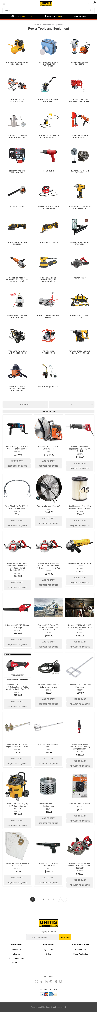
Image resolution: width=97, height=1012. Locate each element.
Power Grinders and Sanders (17, 243)
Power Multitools (48, 242)
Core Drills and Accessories (80, 136)
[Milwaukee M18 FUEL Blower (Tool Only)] (17, 607)
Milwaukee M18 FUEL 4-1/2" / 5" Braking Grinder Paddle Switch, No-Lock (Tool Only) (17, 687)
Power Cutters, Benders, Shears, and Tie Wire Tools (17, 280)
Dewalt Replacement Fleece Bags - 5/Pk (17, 864)
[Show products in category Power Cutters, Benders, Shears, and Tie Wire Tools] (17, 263)
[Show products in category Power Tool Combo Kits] (79, 300)
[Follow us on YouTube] (51, 981)
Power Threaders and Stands (48, 316)
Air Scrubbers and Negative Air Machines (48, 64)
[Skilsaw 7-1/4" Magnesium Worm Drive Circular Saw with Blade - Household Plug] (48, 545)
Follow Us (16, 954)
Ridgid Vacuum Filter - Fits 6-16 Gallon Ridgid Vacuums (79, 507)
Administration (80, 16)
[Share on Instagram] (60, 981)
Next (59, 899)
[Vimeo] (56, 981)
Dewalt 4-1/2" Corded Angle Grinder (79, 564)
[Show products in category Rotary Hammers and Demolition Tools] (79, 336)
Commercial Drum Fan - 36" (48, 506)
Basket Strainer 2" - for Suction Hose (48, 805)
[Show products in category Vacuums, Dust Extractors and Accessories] (17, 371)
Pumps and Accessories (48, 352)
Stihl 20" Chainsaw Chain (79, 804)
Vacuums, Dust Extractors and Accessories (17, 389)
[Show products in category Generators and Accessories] (17, 156)
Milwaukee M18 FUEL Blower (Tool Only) (17, 626)
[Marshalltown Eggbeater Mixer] (48, 726)
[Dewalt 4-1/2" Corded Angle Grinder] (79, 545)
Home (36, 25)
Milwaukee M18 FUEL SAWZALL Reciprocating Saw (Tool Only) (80, 746)
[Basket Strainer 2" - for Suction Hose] (48, 786)
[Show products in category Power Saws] (79, 263)
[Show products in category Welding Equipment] (48, 371)
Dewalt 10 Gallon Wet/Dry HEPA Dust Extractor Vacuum (17, 806)
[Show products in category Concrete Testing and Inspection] (17, 120)
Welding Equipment (48, 387)
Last (64, 899)
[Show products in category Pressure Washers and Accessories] (17, 336)
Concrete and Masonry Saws (17, 100)
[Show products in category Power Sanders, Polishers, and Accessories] (48, 263)
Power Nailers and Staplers (79, 243)
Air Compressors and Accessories (17, 63)
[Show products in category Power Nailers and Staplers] (79, 227)
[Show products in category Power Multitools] (48, 227)
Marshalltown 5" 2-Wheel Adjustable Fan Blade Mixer (17, 745)
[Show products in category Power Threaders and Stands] (48, 300)
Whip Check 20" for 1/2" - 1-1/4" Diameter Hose (17, 507)
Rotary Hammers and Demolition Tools (79, 352)
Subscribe (64, 937)
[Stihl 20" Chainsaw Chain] (79, 786)
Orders (48, 954)
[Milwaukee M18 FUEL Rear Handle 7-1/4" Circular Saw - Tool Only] (79, 845)
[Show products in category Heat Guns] (48, 156)
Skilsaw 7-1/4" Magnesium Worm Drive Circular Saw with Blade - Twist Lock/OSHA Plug (17, 566)
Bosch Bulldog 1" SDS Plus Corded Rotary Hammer (17, 447)
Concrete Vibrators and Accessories (48, 136)
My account (48, 950)
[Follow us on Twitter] (36, 981)
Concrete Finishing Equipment (48, 100)
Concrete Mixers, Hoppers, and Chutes (80, 100)
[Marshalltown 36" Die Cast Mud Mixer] (79, 667)
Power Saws (80, 278)
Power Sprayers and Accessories (17, 316)
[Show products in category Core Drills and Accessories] (79, 120)
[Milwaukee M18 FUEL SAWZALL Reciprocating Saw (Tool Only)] (79, 726)
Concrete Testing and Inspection (17, 136)
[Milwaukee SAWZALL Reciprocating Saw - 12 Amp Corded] (79, 429)
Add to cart (17, 461)
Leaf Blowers (17, 207)
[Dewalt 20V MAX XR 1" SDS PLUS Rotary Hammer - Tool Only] (79, 607)
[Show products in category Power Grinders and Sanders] (17, 227)
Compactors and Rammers (79, 63)
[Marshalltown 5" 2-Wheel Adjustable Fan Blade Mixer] (17, 726)
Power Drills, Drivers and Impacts (80, 207)
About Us (16, 962)
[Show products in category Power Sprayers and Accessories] (17, 300)
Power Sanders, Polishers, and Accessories (48, 280)
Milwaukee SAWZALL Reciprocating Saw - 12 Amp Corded (80, 448)
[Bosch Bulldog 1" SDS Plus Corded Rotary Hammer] (17, 429)
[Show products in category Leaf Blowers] (17, 191)
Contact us (16, 950)
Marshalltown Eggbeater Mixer (48, 745)
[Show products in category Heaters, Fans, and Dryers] (79, 156)
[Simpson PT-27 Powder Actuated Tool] (48, 845)
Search (91, 10)
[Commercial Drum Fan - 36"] (48, 488)
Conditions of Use (16, 958)
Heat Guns (48, 171)
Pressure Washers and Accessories (17, 352)
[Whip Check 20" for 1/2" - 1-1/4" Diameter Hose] (17, 488)
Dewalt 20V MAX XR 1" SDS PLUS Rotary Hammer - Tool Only (80, 627)
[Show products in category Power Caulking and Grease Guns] (48, 191)
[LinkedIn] (46, 981)
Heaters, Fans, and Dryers (80, 172)
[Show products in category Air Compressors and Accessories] (17, 47)
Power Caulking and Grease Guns (48, 207)
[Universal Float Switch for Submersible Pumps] (48, 667)
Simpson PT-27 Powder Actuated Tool (48, 864)
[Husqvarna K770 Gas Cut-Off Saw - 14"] (48, 429)
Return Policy (80, 950)
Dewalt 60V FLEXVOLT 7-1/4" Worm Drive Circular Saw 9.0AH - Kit (48, 627)
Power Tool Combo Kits (79, 316)
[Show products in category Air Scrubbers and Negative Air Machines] (48, 47)
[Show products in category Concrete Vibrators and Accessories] (48, 120)
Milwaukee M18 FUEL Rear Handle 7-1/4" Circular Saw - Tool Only (79, 865)
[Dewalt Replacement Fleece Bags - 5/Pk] (17, 845)
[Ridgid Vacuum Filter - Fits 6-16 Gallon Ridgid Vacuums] (79, 488)
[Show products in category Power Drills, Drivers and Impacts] (79, 191)
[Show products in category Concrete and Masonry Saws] (17, 84)
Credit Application (80, 954)
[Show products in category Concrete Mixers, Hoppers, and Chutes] (79, 84)
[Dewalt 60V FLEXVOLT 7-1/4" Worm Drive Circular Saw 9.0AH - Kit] (48, 607)
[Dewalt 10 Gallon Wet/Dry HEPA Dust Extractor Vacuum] (17, 786)
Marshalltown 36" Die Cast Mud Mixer (80, 686)
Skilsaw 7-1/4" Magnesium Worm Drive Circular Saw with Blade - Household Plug (48, 565)
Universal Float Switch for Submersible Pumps (48, 686)
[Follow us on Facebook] (41, 981)
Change (53, 16)
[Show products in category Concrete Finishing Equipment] (48, 84)
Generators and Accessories (17, 172)
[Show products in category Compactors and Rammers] (79, 47)
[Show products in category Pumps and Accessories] (48, 336)
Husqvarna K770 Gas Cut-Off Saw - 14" (48, 447)
